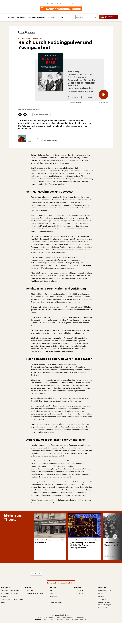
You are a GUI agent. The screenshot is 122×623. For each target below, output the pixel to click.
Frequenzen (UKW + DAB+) (34, 593)
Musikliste (51, 17)
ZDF (51, 619)
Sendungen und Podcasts (10, 593)
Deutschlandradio (104, 590)
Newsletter (53, 596)
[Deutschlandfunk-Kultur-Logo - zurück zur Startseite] (61, 8)
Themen (10, 17)
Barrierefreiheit (103, 608)
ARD (45, 619)
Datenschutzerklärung (45, 617)
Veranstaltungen (56, 602)
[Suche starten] (95, 17)
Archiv (60, 17)
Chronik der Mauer (79, 619)
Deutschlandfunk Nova (67, 4)
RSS (51, 599)
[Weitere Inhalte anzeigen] (114, 536)
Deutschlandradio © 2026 (61, 615)
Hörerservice (78, 590)
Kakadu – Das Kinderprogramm (12, 599)
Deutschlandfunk (52, 4)
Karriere (101, 596)
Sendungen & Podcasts (36, 17)
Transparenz (102, 599)
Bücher (22, 32)
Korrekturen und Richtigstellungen (104, 603)
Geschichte (31, 32)
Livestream (29, 590)
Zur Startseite (36, 574)
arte (67, 619)
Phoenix (60, 619)
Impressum (81, 617)
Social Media (78, 593)
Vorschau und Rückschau (10, 590)
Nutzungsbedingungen (65, 617)
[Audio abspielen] (103, 94)
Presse (100, 593)
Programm (21, 17)
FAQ (51, 590)
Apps (51, 593)
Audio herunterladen (42, 114)
